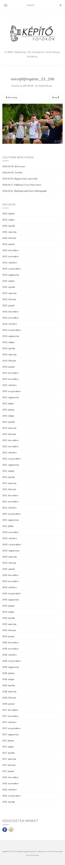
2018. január (8, 703)
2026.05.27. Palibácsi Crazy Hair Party (21, 184)
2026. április (8, 225)
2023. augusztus (10, 397)
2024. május (8, 342)
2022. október (9, 452)
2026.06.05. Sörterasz (13, 166)
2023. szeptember (11, 391)
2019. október (9, 587)
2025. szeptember (11, 268)
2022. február (9, 489)
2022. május (8, 471)
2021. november (10, 501)
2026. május (8, 219)
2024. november (10, 317)
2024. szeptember (11, 330)
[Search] (60, 5)
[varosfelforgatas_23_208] (32, 123)
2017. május (8, 746)
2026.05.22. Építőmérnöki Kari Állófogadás (24, 190)
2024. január (8, 366)
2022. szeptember (11, 458)
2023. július (8, 403)
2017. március (9, 759)
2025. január (8, 305)
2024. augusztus (10, 336)
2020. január (8, 569)
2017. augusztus (10, 734)
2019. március (9, 624)
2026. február (9, 238)
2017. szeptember (11, 728)
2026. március (9, 232)
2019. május (8, 611)
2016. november (10, 783)
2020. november (10, 532)
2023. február (9, 434)
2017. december (10, 709)
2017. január (8, 771)
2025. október (9, 262)
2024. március (9, 354)
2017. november (10, 716)
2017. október (9, 722)
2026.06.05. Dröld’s (12, 172)
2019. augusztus (10, 599)
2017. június (8, 740)
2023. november (10, 379)
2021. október (9, 507)
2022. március (9, 483)
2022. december (10, 440)
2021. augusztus (10, 520)
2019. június (8, 605)
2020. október (9, 538)
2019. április (8, 618)
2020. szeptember (11, 544)
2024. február (9, 360)
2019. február (9, 630)
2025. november (10, 256)
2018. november (10, 648)
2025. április (8, 287)
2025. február (9, 299)
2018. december (10, 642)
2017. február (9, 765)
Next (55, 97)
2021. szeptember (11, 513)
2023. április (8, 421)
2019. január (8, 636)
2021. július (8, 526)
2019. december (10, 575)
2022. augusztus (10, 464)
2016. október (9, 789)
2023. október (9, 385)
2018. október (9, 654)
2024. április (8, 348)
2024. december (10, 311)
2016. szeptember (11, 795)
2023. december (10, 372)
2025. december (10, 250)
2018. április (8, 685)
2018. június (8, 673)
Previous (12, 97)
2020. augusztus (10, 550)
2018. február (9, 697)
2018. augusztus (10, 667)
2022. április (8, 477)
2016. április (8, 801)
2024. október (9, 323)
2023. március (9, 428)
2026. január (8, 244)
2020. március (9, 556)
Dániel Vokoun (45, 86)
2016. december (10, 777)
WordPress (34, 855)
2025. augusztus (10, 274)
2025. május (8, 281)
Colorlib (50, 851)
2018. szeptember (11, 660)
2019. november (10, 581)
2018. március (9, 691)
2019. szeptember (11, 593)
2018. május (8, 679)
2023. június (8, 409)
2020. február (9, 562)
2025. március (9, 293)
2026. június (8, 213)
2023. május (8, 415)
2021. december (10, 495)
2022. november (10, 446)
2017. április (8, 752)
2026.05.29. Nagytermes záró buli (19, 178)
